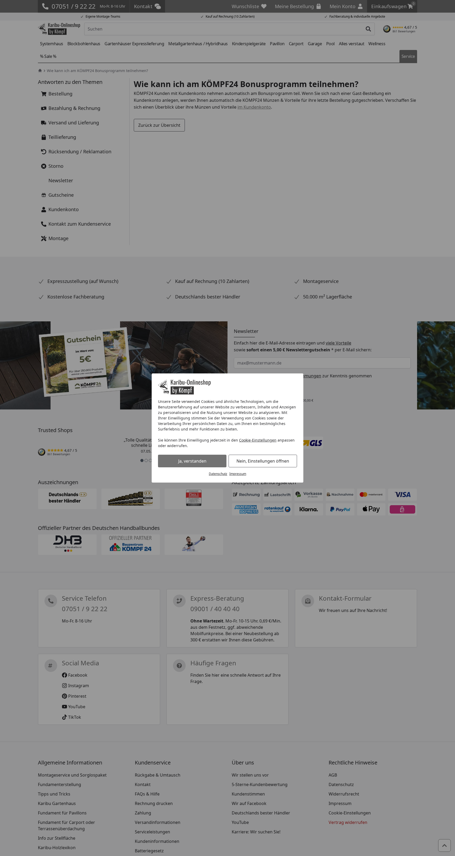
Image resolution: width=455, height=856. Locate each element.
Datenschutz (218, 474)
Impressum (237, 474)
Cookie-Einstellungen (257, 440)
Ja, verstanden (192, 461)
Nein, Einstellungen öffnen (262, 461)
